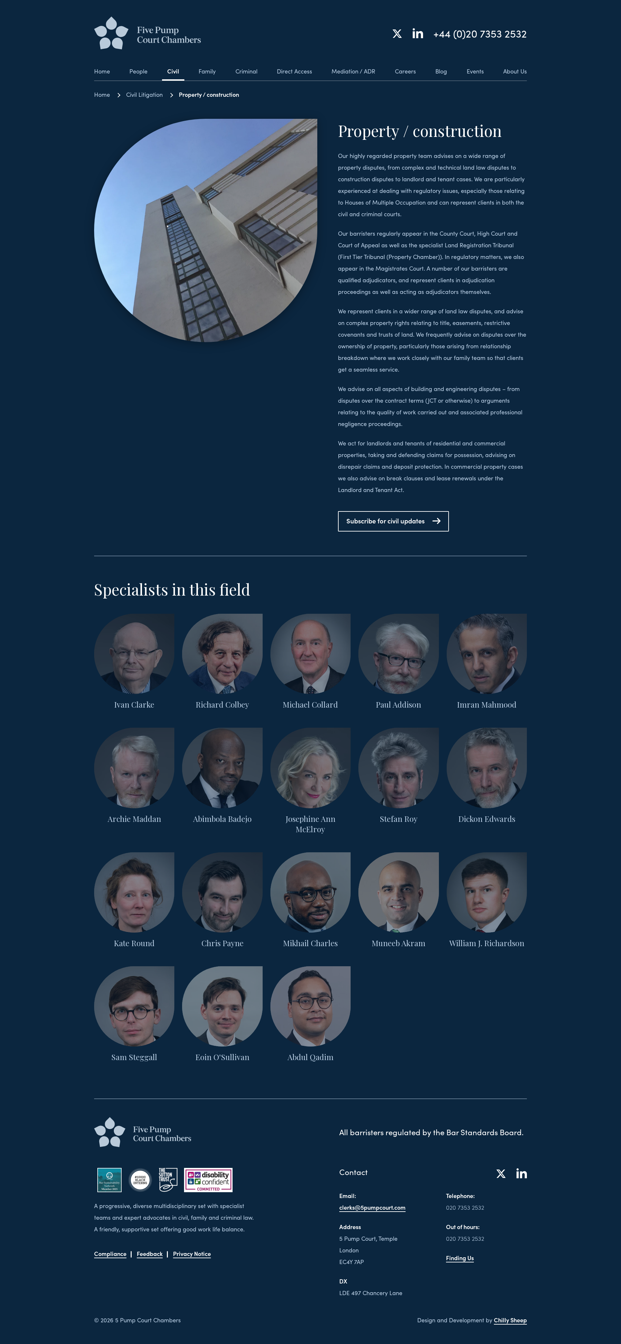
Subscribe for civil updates (385, 520)
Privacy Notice (192, 1253)
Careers (405, 71)
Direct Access (294, 71)
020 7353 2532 (465, 1207)
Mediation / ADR (353, 71)
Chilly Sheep (510, 1320)
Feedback (150, 1253)
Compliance (110, 1253)
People (138, 71)
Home (102, 71)
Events (475, 71)
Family (207, 71)
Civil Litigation (144, 94)
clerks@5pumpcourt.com (372, 1207)
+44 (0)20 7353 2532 (480, 33)
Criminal (246, 71)
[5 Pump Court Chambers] (147, 33)
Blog (441, 71)
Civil (173, 71)
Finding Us (460, 1258)
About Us (515, 71)
